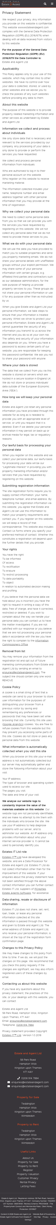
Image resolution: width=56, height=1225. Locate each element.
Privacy (45, 1217)
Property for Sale (28, 1162)
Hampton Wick (28, 1107)
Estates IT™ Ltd (11, 857)
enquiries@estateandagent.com (21, 672)
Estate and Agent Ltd (22, 1214)
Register (28, 1170)
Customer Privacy (28, 1178)
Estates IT (27, 1217)
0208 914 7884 (25, 1025)
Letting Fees (28, 1186)
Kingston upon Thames (28, 1111)
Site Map (37, 1217)
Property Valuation (28, 1174)
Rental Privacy (28, 1182)
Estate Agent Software (9, 1217)
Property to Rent (28, 1166)
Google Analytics (13, 724)
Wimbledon (28, 1115)
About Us (28, 1158)
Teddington (28, 1103)
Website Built (38, 1214)
